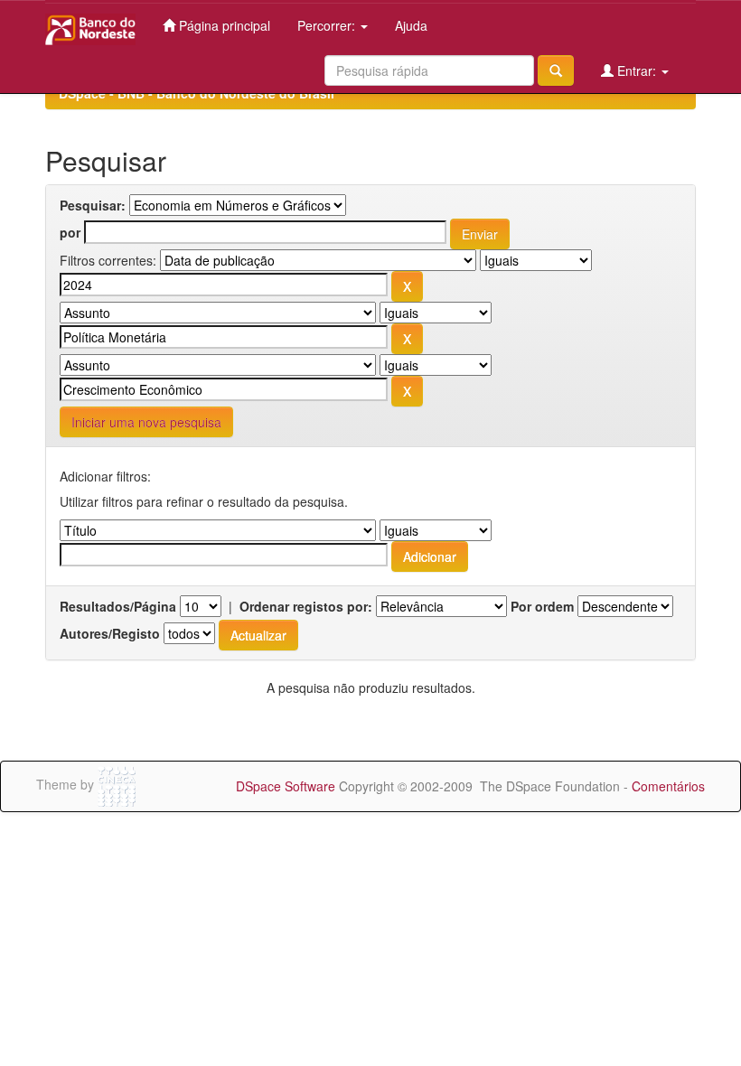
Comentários (668, 786)
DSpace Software (285, 786)
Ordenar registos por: (305, 606)
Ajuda (411, 25)
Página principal (222, 25)
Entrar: (637, 70)
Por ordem (542, 606)
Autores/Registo (110, 633)
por (70, 232)
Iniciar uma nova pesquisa (146, 422)
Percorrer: (328, 25)
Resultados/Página (118, 606)
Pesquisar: (93, 205)
